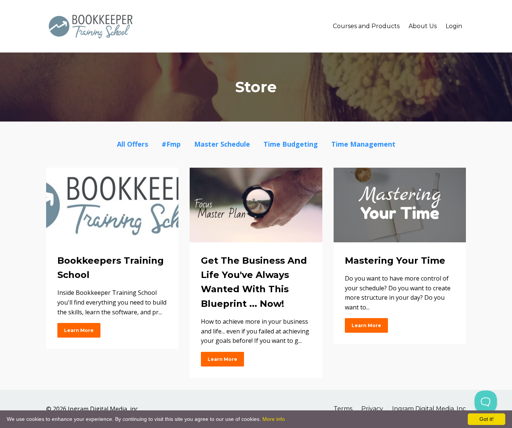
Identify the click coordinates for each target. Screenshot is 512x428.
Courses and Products (366, 26)
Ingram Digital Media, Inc (429, 408)
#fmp (171, 144)
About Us (423, 26)
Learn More (79, 330)
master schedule (222, 144)
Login (454, 26)
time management (363, 144)
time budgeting (290, 144)
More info (273, 419)
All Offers (132, 144)
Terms (343, 408)
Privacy (372, 408)
